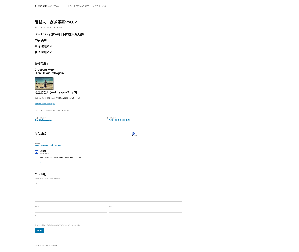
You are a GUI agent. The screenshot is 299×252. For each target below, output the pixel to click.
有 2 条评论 (59, 27)
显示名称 (37, 206)
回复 (41, 162)
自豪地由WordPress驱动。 (50, 245)
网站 (36, 216)
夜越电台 (66, 110)
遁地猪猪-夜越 (41, 6)
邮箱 (110, 206)
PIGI (37, 27)
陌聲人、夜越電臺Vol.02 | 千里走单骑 (48, 145)
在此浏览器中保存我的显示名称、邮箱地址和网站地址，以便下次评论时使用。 (58, 225)
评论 (36, 183)
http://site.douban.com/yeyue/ (45, 104)
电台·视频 (57, 110)
